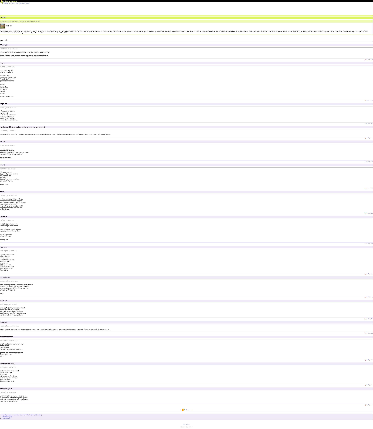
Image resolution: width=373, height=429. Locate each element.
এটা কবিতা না (3, 217)
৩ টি (367, 243)
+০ (372, 59)
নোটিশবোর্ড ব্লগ (6, 418)
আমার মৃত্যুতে (3, 247)
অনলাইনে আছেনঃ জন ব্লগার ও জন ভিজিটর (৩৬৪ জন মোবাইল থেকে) (22, 415)
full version (186, 424)
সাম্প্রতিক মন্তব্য (7, 417)
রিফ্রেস (27, 3)
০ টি (367, 138)
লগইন (13, 3)
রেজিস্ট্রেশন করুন (20, 3)
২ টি (368, 213)
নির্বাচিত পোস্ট (7, 3)
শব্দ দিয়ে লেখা (3, 301)
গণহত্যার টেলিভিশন (5, 277)
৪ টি (367, 360)
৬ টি (367, 123)
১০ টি (367, 100)
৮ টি (368, 318)
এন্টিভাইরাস (3, 17)
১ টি (368, 188)
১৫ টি (367, 59)
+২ (372, 123)
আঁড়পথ (2, 192)
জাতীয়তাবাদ (3, 141)
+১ (372, 213)
